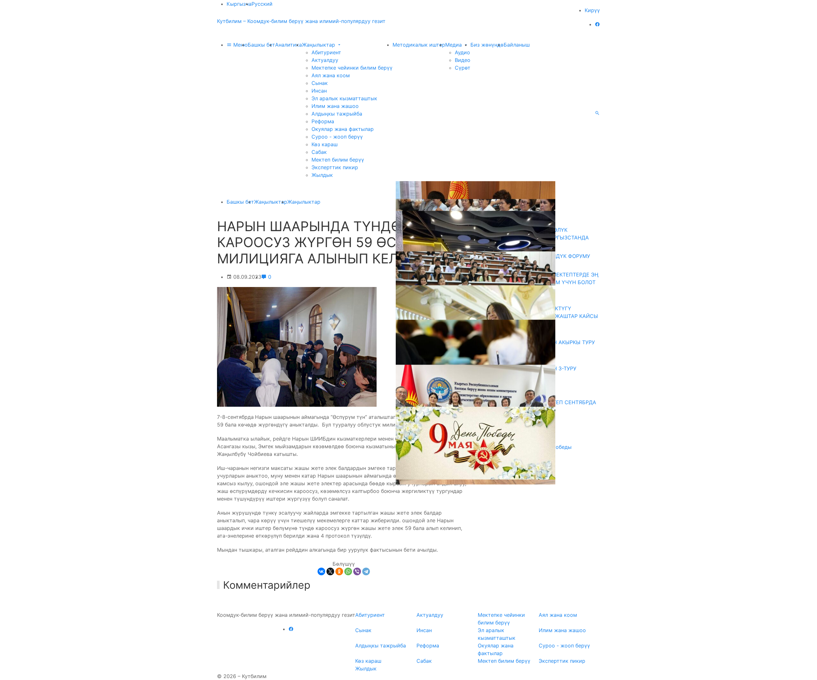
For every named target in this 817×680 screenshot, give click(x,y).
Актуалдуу (324, 60)
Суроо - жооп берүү (337, 136)
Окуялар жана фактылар (342, 129)
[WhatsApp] (348, 571)
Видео (462, 60)
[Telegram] (366, 571)
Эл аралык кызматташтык (344, 98)
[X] (330, 571)
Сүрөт (462, 67)
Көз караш (324, 144)
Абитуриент (326, 52)
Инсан (319, 90)
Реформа (322, 121)
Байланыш (517, 45)
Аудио (462, 52)
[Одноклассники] (339, 571)
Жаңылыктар (319, 45)
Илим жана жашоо (335, 106)
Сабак (319, 152)
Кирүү (592, 10)
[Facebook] (597, 24)
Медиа (454, 45)
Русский (262, 4)
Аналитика (288, 45)
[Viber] (357, 571)
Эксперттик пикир (334, 167)
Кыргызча (239, 4)
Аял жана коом (330, 75)
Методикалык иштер (419, 45)
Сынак (319, 83)
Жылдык (322, 175)
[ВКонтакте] (321, 571)
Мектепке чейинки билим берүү (352, 67)
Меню (240, 45)
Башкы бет (261, 45)
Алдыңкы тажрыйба (336, 113)
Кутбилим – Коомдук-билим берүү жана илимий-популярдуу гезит (301, 21)
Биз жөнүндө (487, 45)
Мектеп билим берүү (337, 159)
